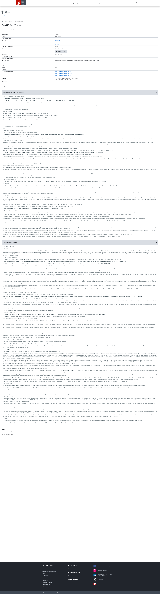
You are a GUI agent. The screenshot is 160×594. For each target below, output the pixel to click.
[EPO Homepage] (21, 3)
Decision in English (62, 51)
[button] (80, 92)
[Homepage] (2, 21)
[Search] (137, 3)
